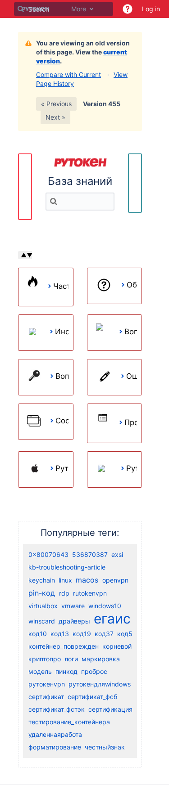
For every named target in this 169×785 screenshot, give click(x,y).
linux (65, 580)
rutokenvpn (90, 593)
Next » (55, 117)
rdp (64, 593)
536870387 (90, 554)
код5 (124, 633)
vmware (73, 606)
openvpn (115, 580)
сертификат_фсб (92, 696)
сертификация (110, 709)
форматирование (54, 747)
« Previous (56, 104)
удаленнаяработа (55, 734)
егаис (112, 618)
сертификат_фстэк (56, 709)
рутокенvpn (46, 684)
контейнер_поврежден (63, 646)
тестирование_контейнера (69, 722)
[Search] (20, 9)
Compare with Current (68, 74)
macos (87, 579)
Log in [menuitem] (151, 9)
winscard (41, 621)
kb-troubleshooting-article (66, 567)
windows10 (104, 606)
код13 (59, 633)
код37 (104, 633)
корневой (117, 646)
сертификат (46, 696)
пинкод (66, 671)
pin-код (41, 592)
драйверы (74, 621)
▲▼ (26, 255)
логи (71, 659)
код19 (82, 633)
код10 (37, 633)
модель (40, 671)
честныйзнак (105, 747)
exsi (117, 554)
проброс (94, 671)
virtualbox (43, 606)
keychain (41, 580)
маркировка (101, 659)
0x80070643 (48, 554)
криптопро (44, 659)
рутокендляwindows (100, 684)
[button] (127, 9)
